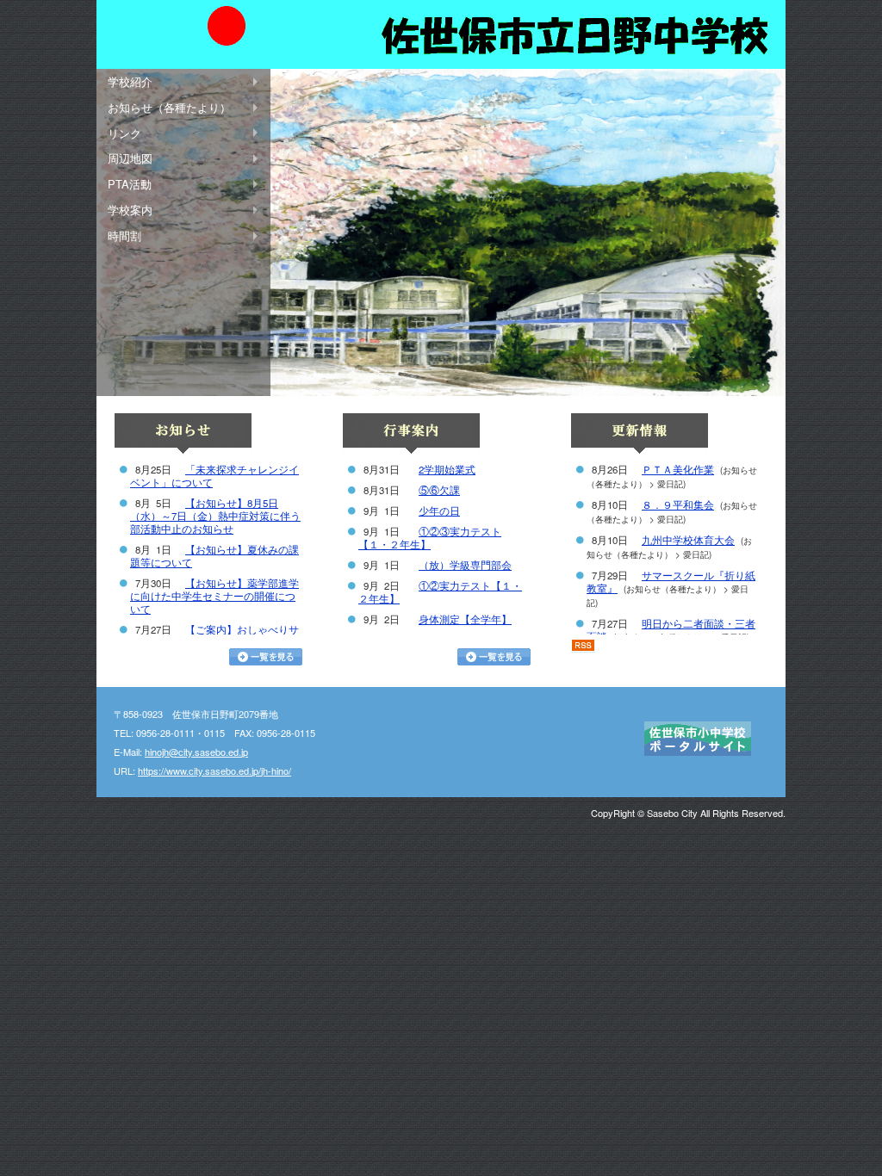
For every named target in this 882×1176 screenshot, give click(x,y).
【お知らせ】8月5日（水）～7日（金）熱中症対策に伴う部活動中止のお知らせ (215, 515)
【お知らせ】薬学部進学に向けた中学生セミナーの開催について (214, 596)
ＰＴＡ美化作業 (678, 469)
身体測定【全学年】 (465, 619)
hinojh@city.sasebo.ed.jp (196, 751)
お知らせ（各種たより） (169, 107)
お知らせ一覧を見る (265, 656)
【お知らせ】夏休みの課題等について (214, 555)
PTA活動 (130, 184)
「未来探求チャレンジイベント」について (214, 475)
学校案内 (130, 209)
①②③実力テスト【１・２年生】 (429, 537)
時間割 (124, 235)
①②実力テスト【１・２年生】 (440, 592)
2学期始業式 (447, 469)
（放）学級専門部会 (465, 565)
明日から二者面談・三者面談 (671, 629)
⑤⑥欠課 (439, 490)
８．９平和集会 (678, 504)
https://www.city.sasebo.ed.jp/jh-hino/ (214, 770)
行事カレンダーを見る (494, 656)
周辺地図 (130, 158)
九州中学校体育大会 (688, 540)
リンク (124, 133)
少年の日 (439, 510)
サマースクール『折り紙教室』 (671, 581)
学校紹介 (130, 81)
